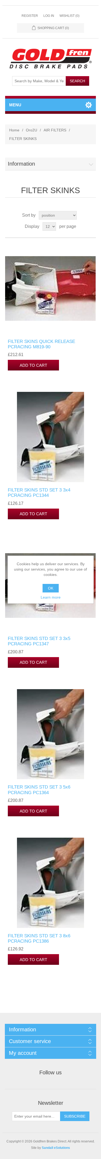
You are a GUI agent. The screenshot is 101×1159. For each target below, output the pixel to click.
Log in (48, 16)
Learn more (51, 597)
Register (30, 16)
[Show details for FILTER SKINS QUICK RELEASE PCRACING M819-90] (50, 288)
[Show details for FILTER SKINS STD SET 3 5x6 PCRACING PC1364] (50, 734)
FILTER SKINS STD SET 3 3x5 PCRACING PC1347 (39, 641)
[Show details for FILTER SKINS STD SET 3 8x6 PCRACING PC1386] (50, 883)
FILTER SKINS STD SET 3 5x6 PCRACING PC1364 (39, 790)
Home (14, 130)
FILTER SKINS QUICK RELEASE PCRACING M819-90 (41, 344)
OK (50, 588)
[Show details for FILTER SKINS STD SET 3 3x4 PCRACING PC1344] (50, 437)
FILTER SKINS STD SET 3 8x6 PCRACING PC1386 (39, 938)
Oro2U (31, 130)
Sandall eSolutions (56, 1148)
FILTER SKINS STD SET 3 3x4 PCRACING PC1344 (39, 492)
